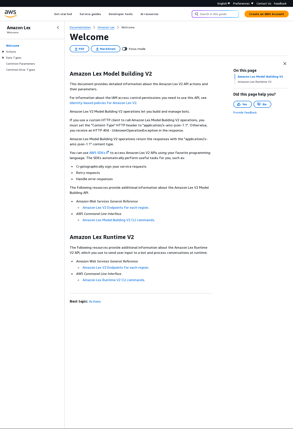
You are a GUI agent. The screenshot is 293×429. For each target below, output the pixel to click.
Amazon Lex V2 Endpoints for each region (115, 207)
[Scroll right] (162, 14)
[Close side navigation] (58, 27)
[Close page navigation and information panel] (285, 63)
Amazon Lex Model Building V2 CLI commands (118, 220)
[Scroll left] (51, 14)
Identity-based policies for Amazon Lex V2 (103, 103)
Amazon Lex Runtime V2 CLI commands (113, 280)
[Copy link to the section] (66, 74)
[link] (128, 27)
